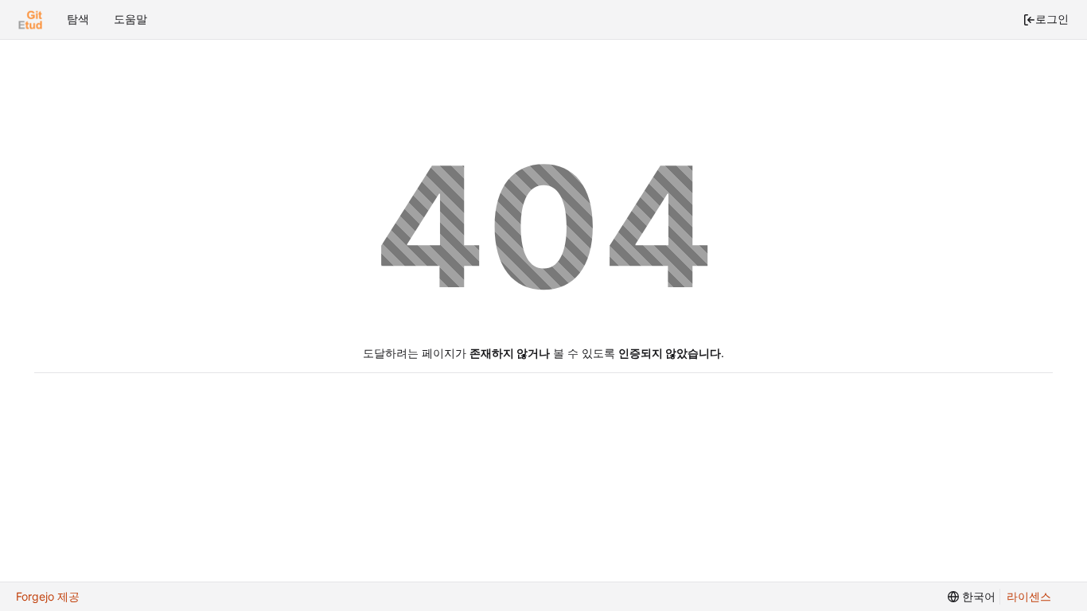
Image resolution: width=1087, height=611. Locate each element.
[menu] (971, 597)
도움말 (130, 18)
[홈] (30, 20)
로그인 (1052, 18)
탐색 (78, 18)
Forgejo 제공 (48, 596)
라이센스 (1029, 596)
